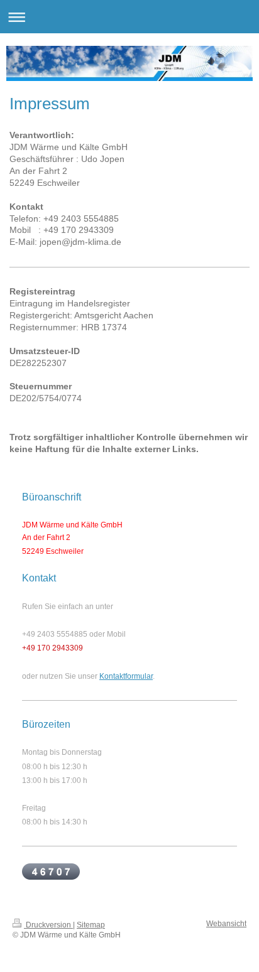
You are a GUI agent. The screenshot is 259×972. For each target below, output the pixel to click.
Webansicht (226, 923)
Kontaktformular (126, 676)
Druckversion (48, 925)
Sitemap (91, 925)
